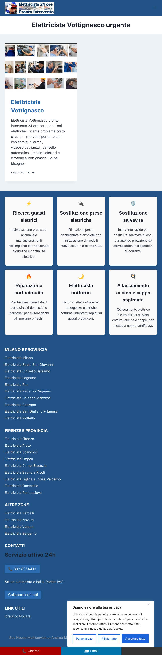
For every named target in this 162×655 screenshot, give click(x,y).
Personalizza (84, 638)
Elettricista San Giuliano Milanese (31, 411)
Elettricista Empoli (19, 459)
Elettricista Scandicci (21, 452)
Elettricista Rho (16, 385)
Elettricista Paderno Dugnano (28, 391)
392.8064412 (22, 569)
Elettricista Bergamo (21, 533)
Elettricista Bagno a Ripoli (25, 472)
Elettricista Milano (19, 358)
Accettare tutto (135, 638)
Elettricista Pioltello (20, 418)
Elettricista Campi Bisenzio (26, 466)
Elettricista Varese (19, 527)
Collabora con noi (23, 595)
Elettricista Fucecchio (21, 486)
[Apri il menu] (153, 8)
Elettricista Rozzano (20, 405)
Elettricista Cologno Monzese (28, 398)
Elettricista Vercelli (19, 513)
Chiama (30, 651)
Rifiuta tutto (109, 638)
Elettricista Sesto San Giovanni (29, 365)
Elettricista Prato (18, 445)
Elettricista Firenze (19, 439)
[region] (110, 624)
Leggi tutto (23, 172)
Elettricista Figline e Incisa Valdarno (33, 479)
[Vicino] (150, 604)
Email (91, 651)
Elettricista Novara (19, 520)
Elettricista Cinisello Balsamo (27, 371)
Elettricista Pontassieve (23, 493)
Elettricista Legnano (20, 378)
